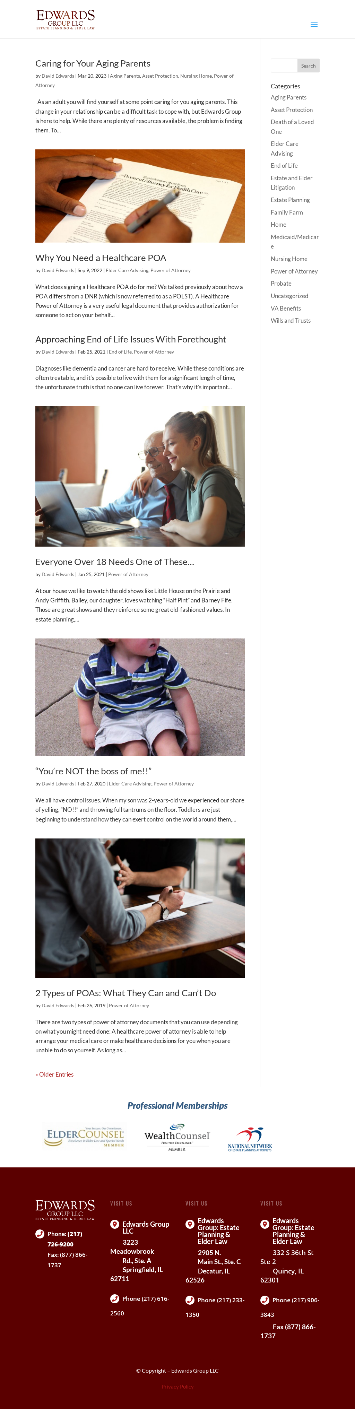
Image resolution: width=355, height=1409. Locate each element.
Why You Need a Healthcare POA (100, 257)
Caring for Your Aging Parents (92, 63)
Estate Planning (290, 199)
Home (278, 224)
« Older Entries (54, 1074)
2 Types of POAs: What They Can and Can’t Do (125, 992)
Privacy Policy (178, 1386)
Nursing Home (196, 76)
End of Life (120, 352)
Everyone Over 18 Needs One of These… (114, 561)
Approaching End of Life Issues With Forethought (130, 339)
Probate (281, 283)
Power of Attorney (170, 270)
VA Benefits (286, 308)
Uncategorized (290, 295)
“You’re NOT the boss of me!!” (93, 770)
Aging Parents (125, 76)
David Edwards (58, 76)
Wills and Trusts (291, 320)
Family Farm (287, 212)
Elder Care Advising (127, 270)
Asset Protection (160, 76)
